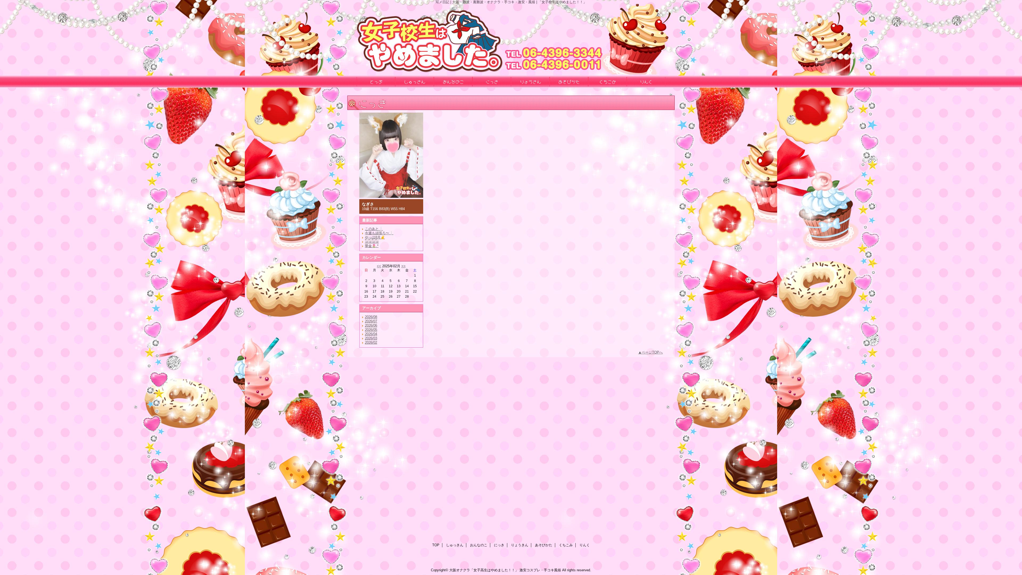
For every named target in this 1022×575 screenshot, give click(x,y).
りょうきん (519, 545)
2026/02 (371, 342)
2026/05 (371, 330)
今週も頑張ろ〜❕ (379, 233)
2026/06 (371, 325)
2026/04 (371, 334)
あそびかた (543, 545)
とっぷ (376, 81)
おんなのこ (478, 545)
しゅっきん (454, 545)
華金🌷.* (371, 246)
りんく (584, 545)
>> (403, 266)
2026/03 (371, 338)
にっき (499, 545)
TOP (435, 545)
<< (379, 266)
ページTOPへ (652, 352)
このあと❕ (374, 229)
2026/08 (371, 317)
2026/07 (371, 321)
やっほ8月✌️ (375, 237)
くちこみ (566, 545)
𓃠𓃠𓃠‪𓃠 (372, 242)
